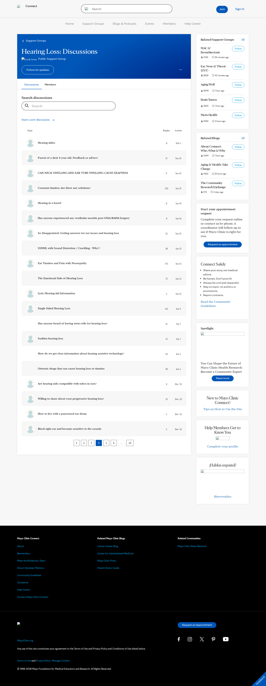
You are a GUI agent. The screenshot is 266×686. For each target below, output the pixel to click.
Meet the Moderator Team (31, 560)
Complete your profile (222, 446)
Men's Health (209, 115)
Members (169, 23)
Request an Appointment (197, 625)
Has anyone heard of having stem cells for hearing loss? (72, 323)
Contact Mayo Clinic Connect (32, 596)
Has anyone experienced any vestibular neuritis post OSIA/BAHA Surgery (84, 218)
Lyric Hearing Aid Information (56, 293)
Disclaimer (23, 582)
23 (130, 442)
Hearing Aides (46, 142)
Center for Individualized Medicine (115, 553)
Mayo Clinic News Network (192, 546)
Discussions (31, 84)
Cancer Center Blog (107, 546)
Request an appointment (222, 244)
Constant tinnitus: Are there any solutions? (64, 188)
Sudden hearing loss (50, 338)
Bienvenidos (222, 496)
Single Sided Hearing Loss (54, 308)
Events (149, 23)
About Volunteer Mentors (30, 567)
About (20, 546)
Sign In (239, 9)
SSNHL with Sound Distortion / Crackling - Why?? (69, 248)
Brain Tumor (209, 99)
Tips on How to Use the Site (222, 409)
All (242, 39)
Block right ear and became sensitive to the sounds (69, 428)
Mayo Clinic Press (106, 560)
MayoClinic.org (25, 640)
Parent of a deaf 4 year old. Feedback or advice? (68, 157)
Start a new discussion (36, 119)
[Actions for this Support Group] (181, 70)
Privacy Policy (43, 660)
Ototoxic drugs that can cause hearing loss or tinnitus (71, 368)
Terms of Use (24, 660)
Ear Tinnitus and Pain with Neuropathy (62, 263)
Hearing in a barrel (49, 203)
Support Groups (93, 23)
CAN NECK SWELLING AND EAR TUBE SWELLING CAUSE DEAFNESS (83, 172)
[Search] (85, 8)
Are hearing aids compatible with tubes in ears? (67, 383)
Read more (222, 378)
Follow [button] (238, 48)
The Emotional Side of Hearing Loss (60, 278)
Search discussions (37, 97)
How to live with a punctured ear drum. (62, 413)
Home (69, 23)
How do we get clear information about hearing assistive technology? (81, 353)
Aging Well (208, 84)
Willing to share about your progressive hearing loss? (71, 398)
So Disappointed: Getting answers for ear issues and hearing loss (78, 233)
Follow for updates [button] (37, 69)
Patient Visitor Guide (108, 567)
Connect (31, 6)
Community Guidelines (29, 575)
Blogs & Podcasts (124, 23)
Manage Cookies (61, 660)
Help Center (193, 23)
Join (222, 9)
